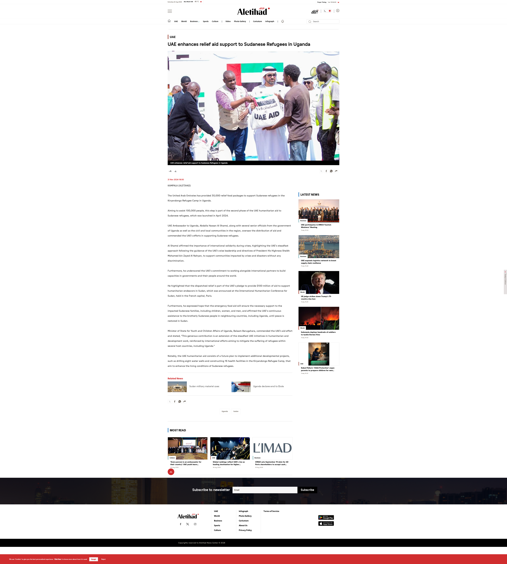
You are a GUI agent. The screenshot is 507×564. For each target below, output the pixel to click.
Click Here (57, 559)
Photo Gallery (240, 21)
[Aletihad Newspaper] (253, 11)
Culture (215, 21)
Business (194, 21)
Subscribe (307, 490)
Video (228, 21)
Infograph (269, 21)
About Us (243, 525)
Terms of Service (271, 511)
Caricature (257, 21)
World (184, 21)
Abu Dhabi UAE (191, 1)
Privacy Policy (245, 530)
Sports (205, 21)
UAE (176, 21)
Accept (93, 559)
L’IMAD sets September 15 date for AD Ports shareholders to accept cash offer (271, 463)
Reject (103, 559)
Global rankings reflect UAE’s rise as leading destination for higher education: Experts (229, 463)
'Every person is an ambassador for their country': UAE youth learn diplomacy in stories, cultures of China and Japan (187, 463)
